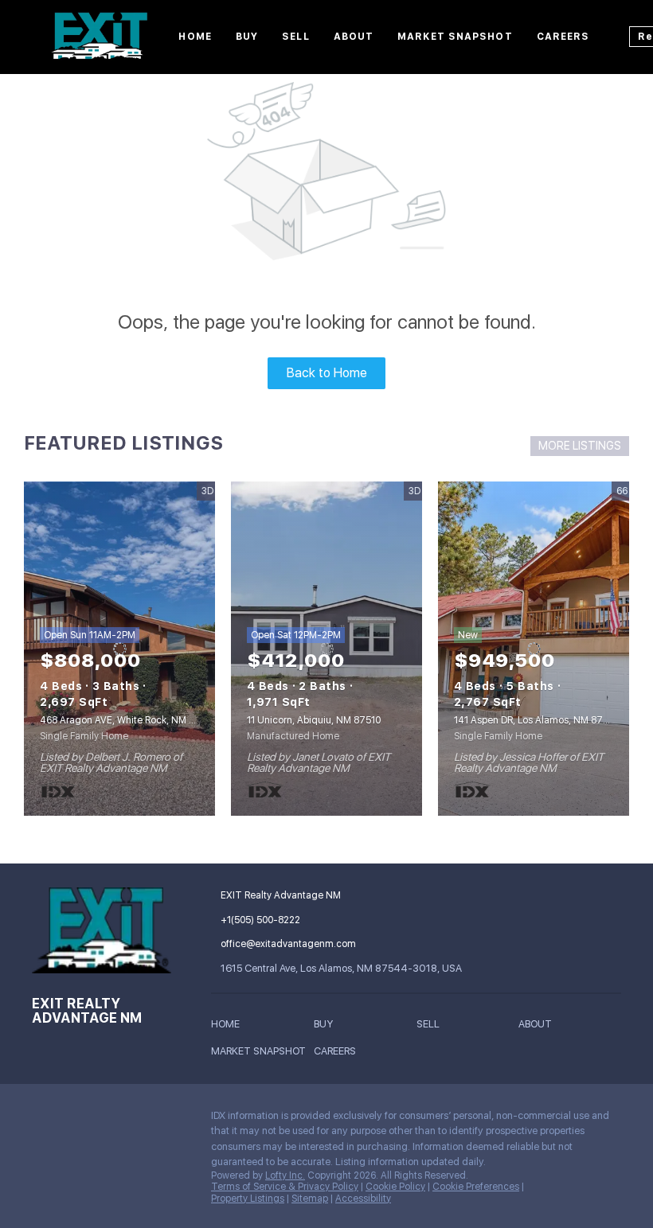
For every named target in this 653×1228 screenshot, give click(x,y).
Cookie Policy (395, 1186)
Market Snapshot (455, 36)
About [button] (354, 36)
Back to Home (327, 372)
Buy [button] (247, 36)
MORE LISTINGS (579, 445)
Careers (563, 36)
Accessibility (363, 1198)
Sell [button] (295, 36)
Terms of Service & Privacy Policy (284, 1186)
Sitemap (309, 1198)
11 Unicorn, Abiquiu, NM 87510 (314, 720)
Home (194, 36)
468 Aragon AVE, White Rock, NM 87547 (129, 720)
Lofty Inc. (285, 1175)
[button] (229, 1026)
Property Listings (247, 1198)
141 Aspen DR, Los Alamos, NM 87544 (537, 720)
